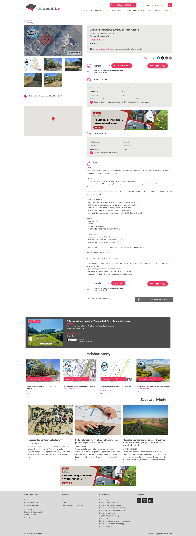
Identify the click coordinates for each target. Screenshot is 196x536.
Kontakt (27, 517)
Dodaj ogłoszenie (124, 5)
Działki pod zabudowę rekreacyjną (111, 524)
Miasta (157, 10)
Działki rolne (103, 518)
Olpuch (92, 33)
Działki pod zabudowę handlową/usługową (114, 521)
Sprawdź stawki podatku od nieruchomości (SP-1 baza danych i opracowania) (121, 102)
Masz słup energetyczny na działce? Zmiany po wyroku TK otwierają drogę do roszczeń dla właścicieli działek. (144, 442)
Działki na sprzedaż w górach (109, 502)
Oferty (86, 10)
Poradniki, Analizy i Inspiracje (72, 505)
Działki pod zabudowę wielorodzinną (112, 510)
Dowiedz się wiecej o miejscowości (106, 152)
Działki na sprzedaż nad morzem (110, 500)
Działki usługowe (105, 526)
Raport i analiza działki (101, 49)
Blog (150, 10)
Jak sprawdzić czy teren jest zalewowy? (45, 440)
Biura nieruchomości (136, 10)
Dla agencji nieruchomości (33, 512)
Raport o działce (115, 10)
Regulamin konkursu (31, 505)
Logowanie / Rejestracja (154, 5)
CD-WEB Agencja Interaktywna (160, 534)
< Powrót (29, 22)
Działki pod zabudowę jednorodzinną (112, 508)
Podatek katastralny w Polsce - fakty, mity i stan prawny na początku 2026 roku (97, 441)
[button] (53, 119)
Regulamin (28, 500)
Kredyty (64, 502)
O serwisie (166, 10)
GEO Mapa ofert (98, 10)
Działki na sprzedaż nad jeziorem (110, 505)
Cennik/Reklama (30, 515)
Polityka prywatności (31, 502)
